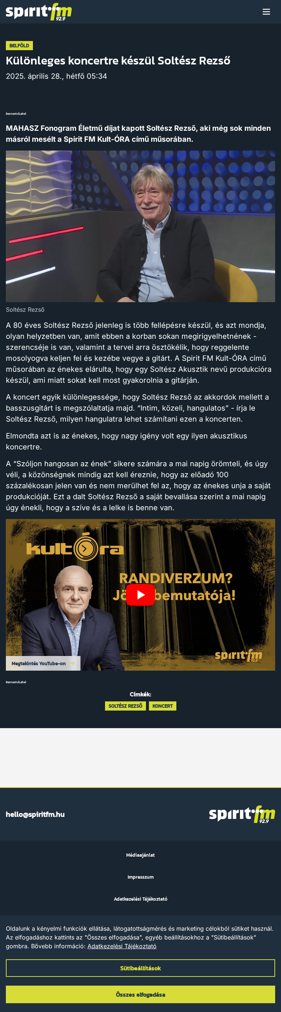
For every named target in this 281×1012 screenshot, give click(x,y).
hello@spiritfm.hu (35, 814)
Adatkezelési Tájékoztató (122, 946)
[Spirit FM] (39, 12)
